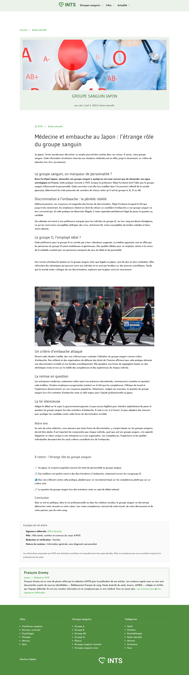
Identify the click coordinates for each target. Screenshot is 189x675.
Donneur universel (31, 629)
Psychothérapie (134, 633)
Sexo (129, 647)
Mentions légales (28, 659)
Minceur (131, 640)
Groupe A (79, 626)
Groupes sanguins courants (88, 644)
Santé (130, 626)
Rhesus (78, 640)
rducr (81, 105)
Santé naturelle (39, 30)
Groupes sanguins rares (86, 647)
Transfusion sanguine (32, 626)
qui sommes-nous (145, 588)
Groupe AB (80, 633)
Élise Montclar (55, 531)
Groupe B (79, 629)
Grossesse (132, 644)
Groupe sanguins (81, 619)
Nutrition (131, 629)
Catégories (131, 619)
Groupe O (80, 637)
